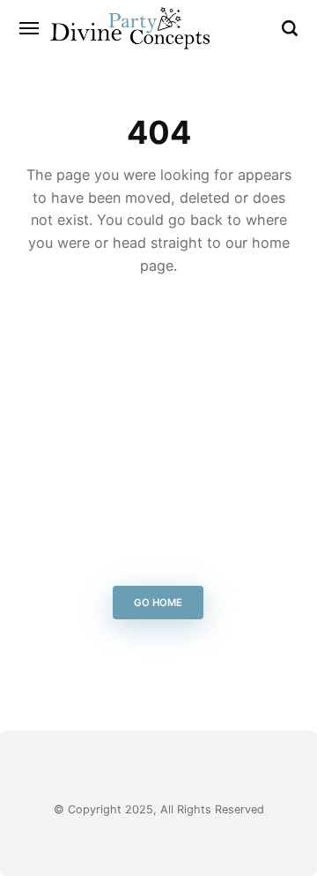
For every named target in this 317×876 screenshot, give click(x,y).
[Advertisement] (158, 436)
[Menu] (30, 28)
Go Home (159, 602)
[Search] (290, 28)
